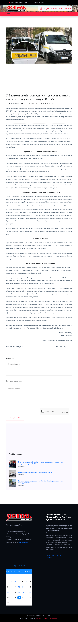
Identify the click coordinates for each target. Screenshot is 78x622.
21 (26, 592)
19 (19, 592)
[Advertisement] (39, 77)
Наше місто (15, 103)
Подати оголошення (56, 8)
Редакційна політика (53, 555)
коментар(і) (34, 103)
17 (11, 592)
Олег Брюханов (23, 542)
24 (11, 597)
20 (23, 592)
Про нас (49, 558)
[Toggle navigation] (8, 14)
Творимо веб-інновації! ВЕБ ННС (47, 618)
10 (11, 587)
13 (23, 587)
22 (30, 592)
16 (8, 592)
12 (19, 587)
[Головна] (16, 8)
